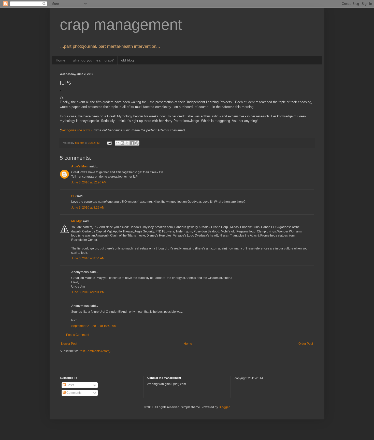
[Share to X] (127, 143)
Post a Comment (77, 335)
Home (60, 60)
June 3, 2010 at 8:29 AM (88, 207)
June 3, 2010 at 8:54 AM (88, 258)
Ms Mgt (76, 221)
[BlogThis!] (122, 143)
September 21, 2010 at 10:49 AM (94, 326)
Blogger (224, 407)
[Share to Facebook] (132, 143)
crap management (121, 24)
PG (73, 196)
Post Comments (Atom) (94, 351)
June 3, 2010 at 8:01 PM (88, 292)
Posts (70, 385)
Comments (73, 393)
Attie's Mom (80, 166)
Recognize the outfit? (76, 130)
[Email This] (117, 143)
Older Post (305, 343)
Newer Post (69, 343)
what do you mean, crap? (93, 60)
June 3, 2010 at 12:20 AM (88, 182)
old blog (127, 60)
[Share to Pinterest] (136, 143)
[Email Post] (109, 142)
